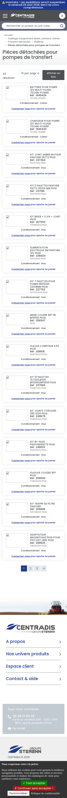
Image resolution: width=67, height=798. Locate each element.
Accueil (8, 35)
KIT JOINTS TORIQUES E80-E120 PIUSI (43, 412)
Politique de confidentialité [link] (45, 793)
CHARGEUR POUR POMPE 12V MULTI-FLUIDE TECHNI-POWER (45, 123)
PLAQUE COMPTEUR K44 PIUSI (44, 347)
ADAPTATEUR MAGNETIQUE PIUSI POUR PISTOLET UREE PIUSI (45, 537)
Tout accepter (35, 783)
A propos (15, 641)
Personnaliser (18, 793)
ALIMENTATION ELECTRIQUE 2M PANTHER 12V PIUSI (45, 250)
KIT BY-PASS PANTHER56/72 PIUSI (42, 443)
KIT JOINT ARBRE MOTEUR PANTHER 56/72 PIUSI (45, 156)
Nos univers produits (27, 654)
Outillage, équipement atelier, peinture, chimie (34, 38)
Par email (18, 728)
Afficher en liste (53, 74)
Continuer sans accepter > (35, 788)
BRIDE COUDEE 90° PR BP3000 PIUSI (43, 316)
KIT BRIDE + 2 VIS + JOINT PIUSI (45, 218)
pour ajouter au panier (33, 108)
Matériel (38, 41)
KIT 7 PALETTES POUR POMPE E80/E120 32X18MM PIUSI (42, 284)
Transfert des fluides (19, 41)
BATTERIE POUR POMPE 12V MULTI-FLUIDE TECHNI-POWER (43, 89)
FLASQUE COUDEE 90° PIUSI (43, 474)
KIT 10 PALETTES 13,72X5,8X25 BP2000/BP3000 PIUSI (43, 379)
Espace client (20, 666)
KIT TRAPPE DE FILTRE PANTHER (42, 505)
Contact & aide (22, 678)
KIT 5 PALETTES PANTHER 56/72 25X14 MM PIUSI (44, 187)
